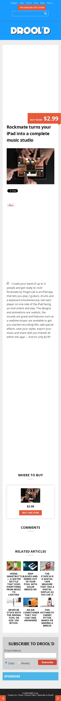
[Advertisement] (30, 81)
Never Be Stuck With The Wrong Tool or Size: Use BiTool (14, 616)
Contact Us (12, 695)
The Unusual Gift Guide (32, 7)
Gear (22, 3)
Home (29, 3)
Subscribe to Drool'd (45, 695)
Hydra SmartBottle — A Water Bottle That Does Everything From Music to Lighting (15, 584)
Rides (42, 3)
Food (36, 3)
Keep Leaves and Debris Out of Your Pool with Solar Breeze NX (31, 581)
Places (50, 3)
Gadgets (14, 3)
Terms (20, 695)
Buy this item (30, 512)
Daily (11, 663)
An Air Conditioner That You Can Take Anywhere (31, 615)
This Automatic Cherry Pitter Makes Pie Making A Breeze (47, 617)
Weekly (25, 663)
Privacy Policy (30, 695)
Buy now (44, 118)
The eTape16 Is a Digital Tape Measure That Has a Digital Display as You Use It (47, 584)
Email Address (12, 650)
